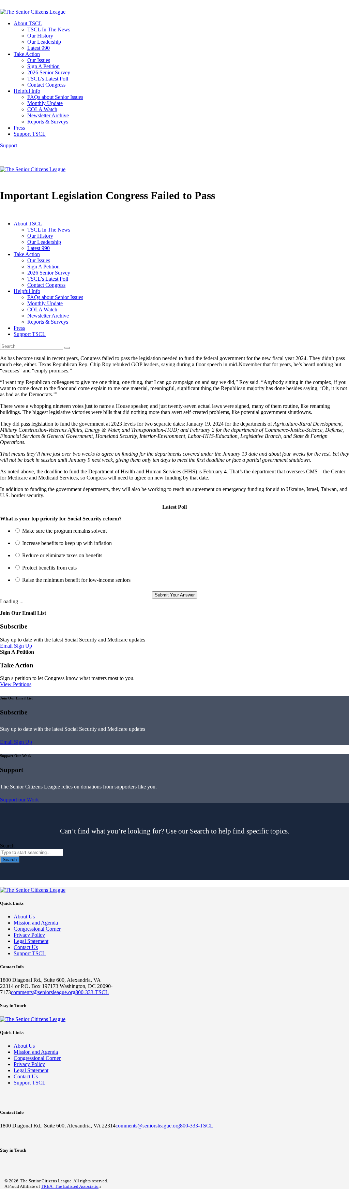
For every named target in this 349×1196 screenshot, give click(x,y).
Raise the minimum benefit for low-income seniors (76, 580)
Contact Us (26, 947)
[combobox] (31, 852)
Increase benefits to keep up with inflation (67, 543)
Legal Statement (31, 941)
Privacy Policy (29, 935)
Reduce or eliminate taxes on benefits (62, 555)
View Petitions (15, 684)
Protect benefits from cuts (49, 568)
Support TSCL (30, 953)
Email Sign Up (16, 646)
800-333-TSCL (92, 992)
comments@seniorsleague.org (43, 992)
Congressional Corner (37, 929)
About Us (24, 916)
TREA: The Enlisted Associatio (69, 1186)
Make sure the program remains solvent (64, 531)
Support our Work (19, 799)
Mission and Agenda (36, 923)
